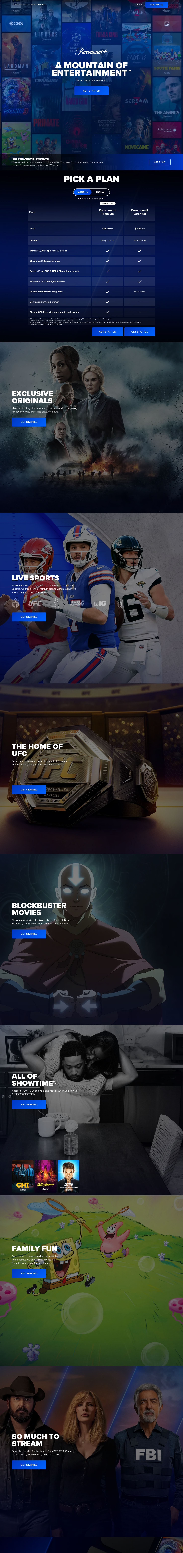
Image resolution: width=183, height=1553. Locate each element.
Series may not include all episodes (50, 324)
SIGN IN (139, 5)
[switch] (91, 192)
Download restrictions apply (131, 322)
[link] (156, 5)
